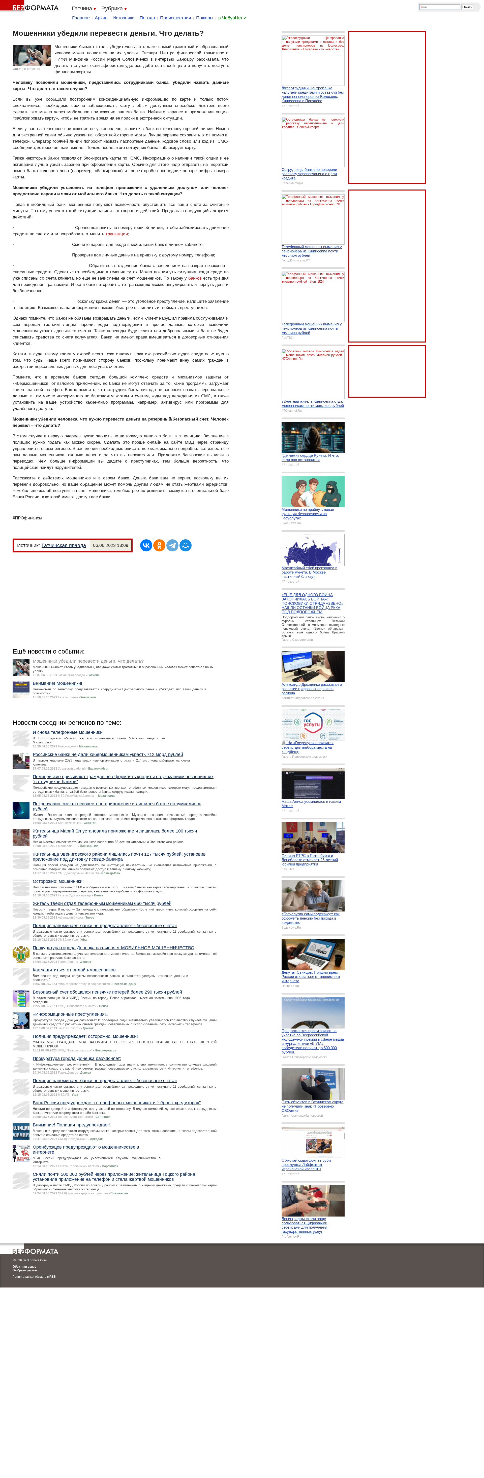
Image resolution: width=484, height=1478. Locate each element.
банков (195, 278)
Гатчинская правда (64, 545)
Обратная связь (24, 1266)
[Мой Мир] (185, 545)
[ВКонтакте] (146, 545)
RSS (52, 1276)
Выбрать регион (25, 1270)
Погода (147, 17)
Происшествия (175, 17)
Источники (124, 17)
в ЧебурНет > (232, 17)
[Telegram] (172, 545)
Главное (81, 17)
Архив (101, 17)
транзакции (117, 234)
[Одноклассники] (159, 545)
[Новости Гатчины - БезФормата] (30, 6)
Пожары (204, 17)
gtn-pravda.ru (31, 69)
